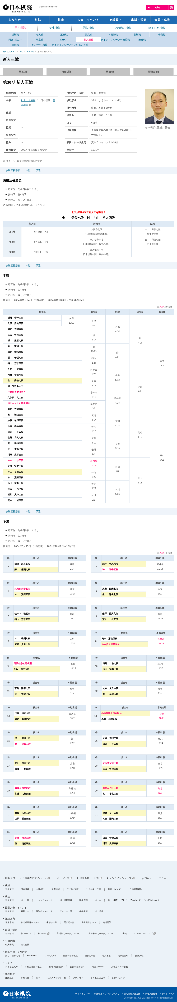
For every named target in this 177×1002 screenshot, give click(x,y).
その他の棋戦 (122, 27)
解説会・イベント (44, 911)
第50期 (66, 71)
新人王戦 (88, 39)
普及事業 (106, 955)
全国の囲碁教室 (70, 955)
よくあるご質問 (98, 978)
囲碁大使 (139, 955)
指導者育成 (123, 955)
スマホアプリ (50, 955)
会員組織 (10, 940)
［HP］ (115, 900)
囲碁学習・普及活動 (16, 951)
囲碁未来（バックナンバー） (101, 933)
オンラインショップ (120, 878)
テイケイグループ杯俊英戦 (115, 39)
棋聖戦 (15, 34)
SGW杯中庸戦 (39, 44)
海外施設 (107, 922)
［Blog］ (124, 900)
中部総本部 (51, 922)
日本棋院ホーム (9, 52)
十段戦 (161, 34)
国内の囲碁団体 (56, 967)
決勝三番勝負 (13, 170)
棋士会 (98, 900)
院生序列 (83, 900)
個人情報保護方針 (132, 993)
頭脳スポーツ (98, 967)
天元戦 (88, 34)
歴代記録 (153, 71)
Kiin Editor (32, 955)
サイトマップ (168, 993)
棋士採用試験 (66, 900)
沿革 (38, 978)
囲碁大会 (25, 911)
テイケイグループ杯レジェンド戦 (70, 44)
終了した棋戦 (156, 27)
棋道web (42, 933)
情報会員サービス (89, 878)
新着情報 (9, 889)
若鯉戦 (142, 39)
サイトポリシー (82, 993)
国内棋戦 (20, 27)
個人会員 (9, 944)
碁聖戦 (137, 34)
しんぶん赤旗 (28, 100)
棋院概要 (10, 974)
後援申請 (83, 911)
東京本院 (9, 922)
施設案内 (10, 918)
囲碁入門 (10, 878)
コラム (162, 878)
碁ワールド (26, 933)
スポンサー (78, 978)
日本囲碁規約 (136, 889)
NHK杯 (64, 39)
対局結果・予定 (93, 889)
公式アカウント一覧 (56, 978)
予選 (38, 170)
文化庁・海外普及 (119, 967)
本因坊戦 (113, 34)
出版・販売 (11, 929)
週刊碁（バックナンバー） (69, 933)
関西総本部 (69, 922)
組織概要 (9, 978)
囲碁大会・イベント (16, 907)
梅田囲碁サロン (88, 922)
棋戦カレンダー (115, 889)
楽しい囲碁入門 (12, 955)
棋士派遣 (99, 911)
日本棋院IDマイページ (34, 878)
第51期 (23, 71)
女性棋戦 (54, 27)
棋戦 (21, 52)
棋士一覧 (25, 900)
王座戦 (64, 34)
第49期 (110, 71)
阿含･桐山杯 (15, 39)
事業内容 (25, 978)
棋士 (7, 896)
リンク (8, 963)
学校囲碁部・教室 (33, 967)
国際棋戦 (88, 27)
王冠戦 (15, 44)
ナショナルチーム (44, 900)
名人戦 (39, 34)
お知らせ (147, 878)
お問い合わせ (118, 978)
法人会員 (25, 944)
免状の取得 (90, 955)
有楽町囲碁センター (30, 922)
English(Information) (48, 7)
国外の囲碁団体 (77, 967)
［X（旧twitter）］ (151, 900)
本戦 (28, 170)
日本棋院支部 (11, 967)
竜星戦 (39, 39)
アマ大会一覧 (66, 911)
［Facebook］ (135, 900)
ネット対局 (63, 878)
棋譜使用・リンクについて (106, 993)
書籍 (125, 933)
